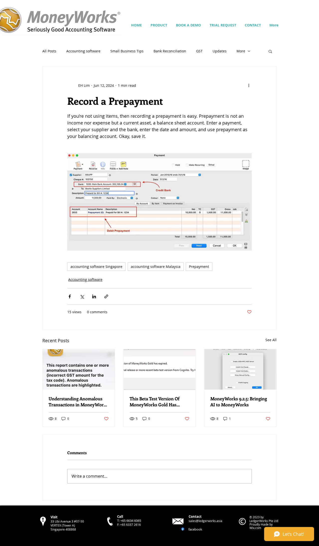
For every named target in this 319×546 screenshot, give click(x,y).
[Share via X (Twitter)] (82, 296)
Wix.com (255, 528)
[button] (270, 51)
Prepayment (199, 266)
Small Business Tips (127, 51)
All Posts (49, 51)
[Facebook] (183, 529)
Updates (220, 51)
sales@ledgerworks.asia (205, 521)
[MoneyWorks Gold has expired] (160, 369)
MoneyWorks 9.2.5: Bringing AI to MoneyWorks (238, 402)
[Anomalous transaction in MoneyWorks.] (79, 369)
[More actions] (249, 85)
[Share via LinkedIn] (94, 296)
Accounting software (83, 51)
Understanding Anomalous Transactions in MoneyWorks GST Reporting (78, 402)
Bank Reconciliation (170, 51)
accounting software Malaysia (155, 266)
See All (271, 339)
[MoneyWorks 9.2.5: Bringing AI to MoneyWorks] (240, 369)
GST (199, 51)
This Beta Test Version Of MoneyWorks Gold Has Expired (154, 402)
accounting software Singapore (96, 266)
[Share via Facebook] (69, 296)
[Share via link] (106, 296)
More (241, 51)
